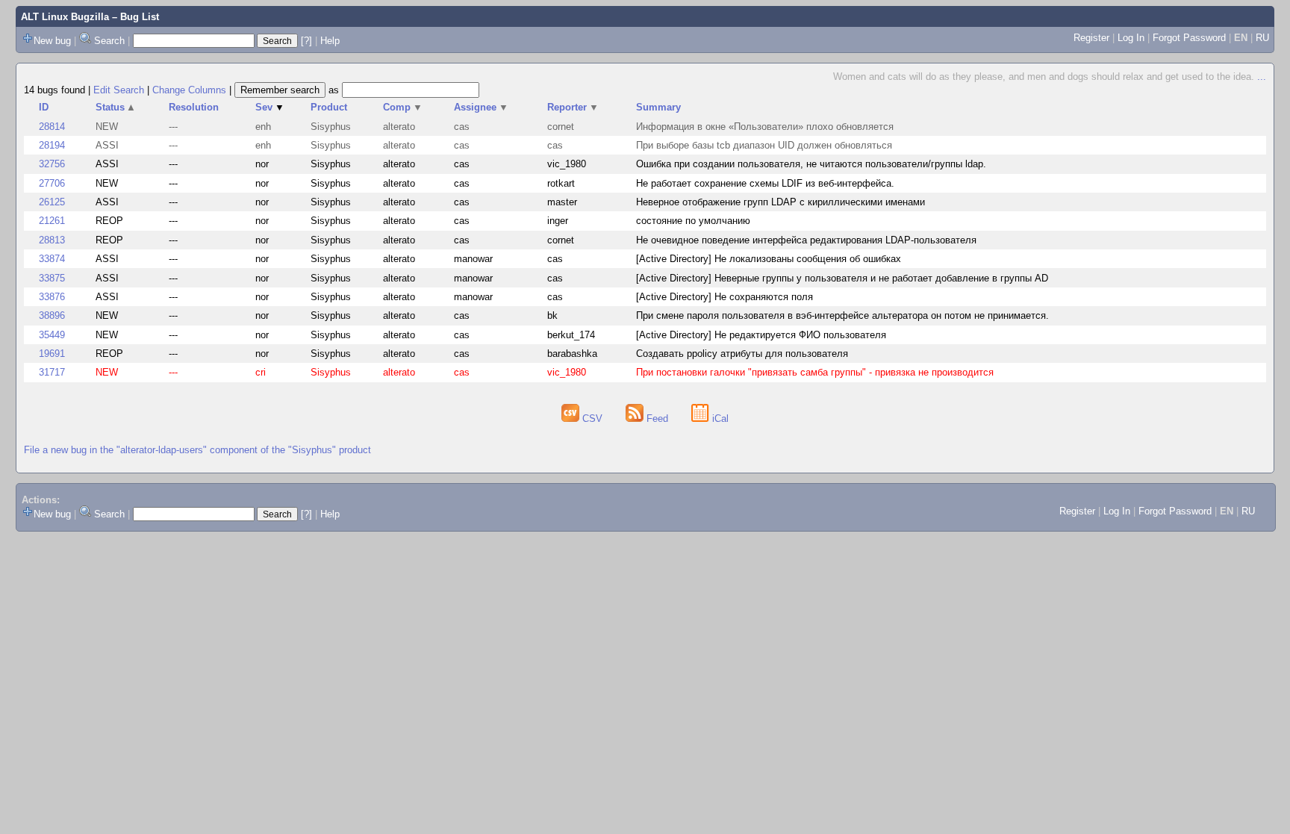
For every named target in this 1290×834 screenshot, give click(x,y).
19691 (52, 353)
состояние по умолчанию (693, 220)
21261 (52, 220)
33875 (52, 278)
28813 (52, 240)
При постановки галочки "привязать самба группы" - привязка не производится (815, 372)
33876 (52, 296)
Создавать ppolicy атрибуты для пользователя (742, 353)
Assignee (481, 107)
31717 (52, 372)
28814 (52, 126)
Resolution (194, 107)
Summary (658, 107)
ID (44, 107)
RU (1262, 37)
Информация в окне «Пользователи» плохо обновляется (765, 126)
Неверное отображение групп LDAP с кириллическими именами (780, 202)
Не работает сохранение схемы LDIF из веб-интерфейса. (765, 183)
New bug (52, 40)
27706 (52, 183)
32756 (52, 163)
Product (329, 107)
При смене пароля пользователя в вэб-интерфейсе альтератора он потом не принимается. (842, 315)
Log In (1131, 37)
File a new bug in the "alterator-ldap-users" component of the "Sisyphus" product (197, 449)
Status (116, 107)
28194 (52, 145)
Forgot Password (1189, 37)
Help (330, 40)
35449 (52, 334)
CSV (592, 418)
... (1261, 76)
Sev (269, 107)
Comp (403, 107)
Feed (657, 418)
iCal (719, 418)
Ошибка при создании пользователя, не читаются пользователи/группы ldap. (811, 163)
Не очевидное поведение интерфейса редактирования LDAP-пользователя (806, 240)
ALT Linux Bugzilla (65, 16)
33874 (52, 258)
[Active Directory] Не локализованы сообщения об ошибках (768, 258)
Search (109, 40)
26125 (52, 202)
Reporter (573, 107)
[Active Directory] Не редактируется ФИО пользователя (761, 334)
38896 (52, 315)
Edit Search (118, 90)
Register (1091, 37)
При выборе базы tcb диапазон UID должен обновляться (764, 145)
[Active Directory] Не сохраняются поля (724, 296)
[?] (306, 40)
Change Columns (189, 90)
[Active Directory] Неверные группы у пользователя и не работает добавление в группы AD (842, 278)
